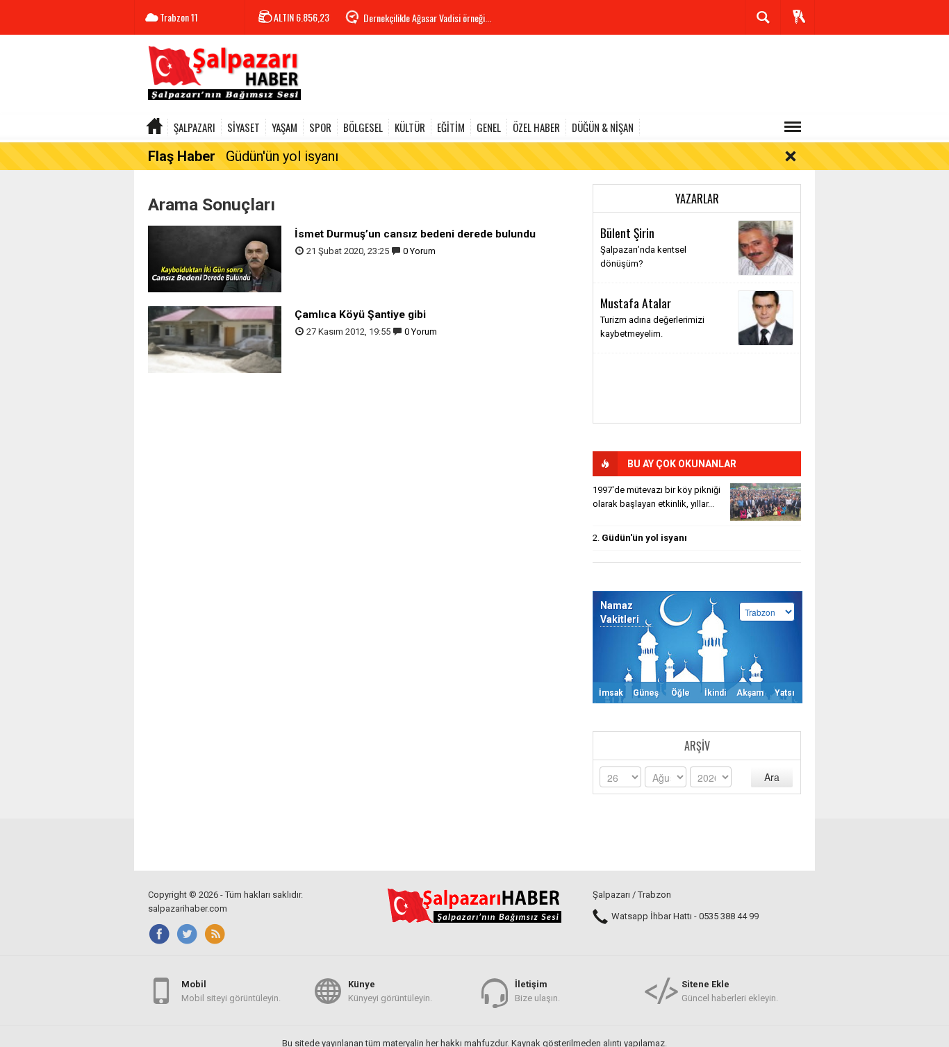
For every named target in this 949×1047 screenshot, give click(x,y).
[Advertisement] (562, 76)
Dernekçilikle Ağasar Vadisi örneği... (427, 17)
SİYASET (243, 127)
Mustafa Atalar (635, 303)
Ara (771, 777)
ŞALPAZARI (194, 127)
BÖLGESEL (363, 127)
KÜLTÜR (410, 127)
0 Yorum (419, 251)
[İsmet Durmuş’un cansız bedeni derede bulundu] (214, 258)
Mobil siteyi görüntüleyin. (231, 991)
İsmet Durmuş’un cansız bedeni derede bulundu (415, 234)
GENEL (489, 127)
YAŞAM (284, 127)
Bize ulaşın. (537, 991)
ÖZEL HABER (536, 127)
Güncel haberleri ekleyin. (730, 991)
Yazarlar (697, 198)
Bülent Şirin (627, 233)
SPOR (320, 127)
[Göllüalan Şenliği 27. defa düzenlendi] (765, 502)
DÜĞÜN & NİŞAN (603, 127)
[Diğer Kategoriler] (792, 127)
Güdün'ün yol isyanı (282, 156)
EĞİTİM (451, 127)
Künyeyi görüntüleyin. (390, 991)
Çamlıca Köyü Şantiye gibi (360, 314)
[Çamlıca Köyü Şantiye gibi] (214, 338)
